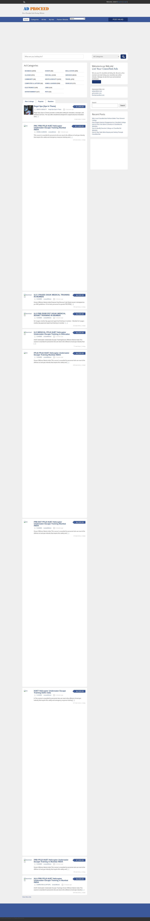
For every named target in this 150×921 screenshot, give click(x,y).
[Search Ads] (123, 56)
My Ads (51, 19)
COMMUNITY (29, 79)
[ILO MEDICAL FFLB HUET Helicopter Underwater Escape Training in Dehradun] (28, 334)
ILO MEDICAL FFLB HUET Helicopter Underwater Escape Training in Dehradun (52, 333)
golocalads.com (96, 93)
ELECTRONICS (29, 87)
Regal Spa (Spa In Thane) (45, 106)
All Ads (44, 19)
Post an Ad (118, 19)
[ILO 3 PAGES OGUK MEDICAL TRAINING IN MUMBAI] (28, 297)
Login (125, 2)
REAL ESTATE (69, 71)
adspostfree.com (97, 91)
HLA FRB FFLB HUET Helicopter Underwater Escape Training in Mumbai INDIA (51, 880)
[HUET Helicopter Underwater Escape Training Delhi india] (28, 691)
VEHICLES (68, 83)
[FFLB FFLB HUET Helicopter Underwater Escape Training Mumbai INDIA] (28, 353)
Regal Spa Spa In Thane (54, 109)
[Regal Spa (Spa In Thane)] (28, 114)
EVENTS (47, 71)
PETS (47, 92)
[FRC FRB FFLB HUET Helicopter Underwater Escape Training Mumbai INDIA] (28, 126)
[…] (37, 116)
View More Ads (26, 897)
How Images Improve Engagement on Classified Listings (109, 122)
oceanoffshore (52, 132)
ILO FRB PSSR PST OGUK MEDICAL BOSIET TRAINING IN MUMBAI (50, 314)
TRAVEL (68, 79)
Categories (35, 19)
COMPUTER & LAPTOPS (32, 83)
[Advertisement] (75, 37)
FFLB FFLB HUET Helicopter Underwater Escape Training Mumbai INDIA (51, 354)
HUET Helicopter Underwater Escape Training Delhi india (50, 692)
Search (94, 102)
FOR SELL (48, 75)
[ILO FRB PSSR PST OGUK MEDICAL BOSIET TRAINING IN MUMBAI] (28, 315)
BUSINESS (28, 71)
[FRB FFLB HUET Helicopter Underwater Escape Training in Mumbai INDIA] (28, 862)
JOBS (47, 87)
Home (26, 19)
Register (119, 2)
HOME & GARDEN (51, 83)
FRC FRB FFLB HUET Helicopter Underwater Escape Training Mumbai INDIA (50, 128)
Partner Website (62, 19)
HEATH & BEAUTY (51, 79)
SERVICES (68, 75)
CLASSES (28, 75)
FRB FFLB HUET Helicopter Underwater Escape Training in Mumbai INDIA (51, 861)
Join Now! (96, 82)
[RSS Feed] (24, 2)
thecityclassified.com (98, 95)
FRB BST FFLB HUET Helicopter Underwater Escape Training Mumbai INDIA (50, 524)
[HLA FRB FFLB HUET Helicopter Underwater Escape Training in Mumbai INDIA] (28, 880)
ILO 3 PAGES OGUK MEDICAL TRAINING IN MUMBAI (52, 296)
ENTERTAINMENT (30, 92)
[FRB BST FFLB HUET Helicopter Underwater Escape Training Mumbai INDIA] (28, 522)
